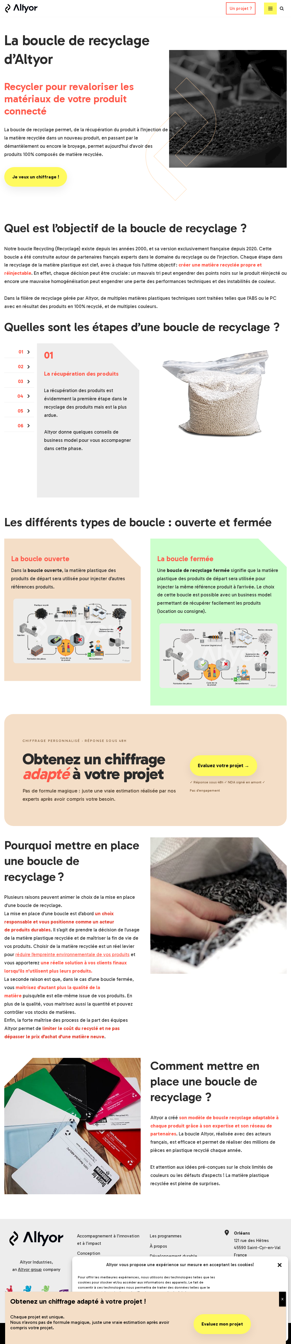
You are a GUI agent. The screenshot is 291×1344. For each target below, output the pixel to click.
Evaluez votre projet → (223, 765)
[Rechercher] (282, 8)
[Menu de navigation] (270, 8)
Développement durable (173, 1256)
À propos (158, 1246)
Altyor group (30, 1269)
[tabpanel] (88, 420)
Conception (88, 1253)
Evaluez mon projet (222, 1324)
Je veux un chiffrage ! (35, 177)
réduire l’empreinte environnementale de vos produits (72, 954)
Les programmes (166, 1236)
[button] (279, 1265)
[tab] (19, 352)
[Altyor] (21, 8)
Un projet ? (241, 8)
